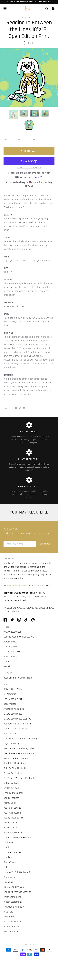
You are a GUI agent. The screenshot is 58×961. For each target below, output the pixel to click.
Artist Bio (8, 911)
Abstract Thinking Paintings (17, 723)
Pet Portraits (10, 733)
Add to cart (29, 151)
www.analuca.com (18, 585)
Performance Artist (13, 921)
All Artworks (10, 694)
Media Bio (9, 916)
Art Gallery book (12, 788)
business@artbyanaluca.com (18, 677)
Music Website (11, 822)
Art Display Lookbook (14, 708)
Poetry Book (10, 802)
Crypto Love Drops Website (17, 718)
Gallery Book (10, 704)
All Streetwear (11, 827)
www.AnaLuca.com (13, 631)
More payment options (29, 168)
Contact (7, 661)
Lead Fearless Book (14, 793)
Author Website (11, 783)
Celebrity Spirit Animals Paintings (21, 738)
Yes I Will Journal (12, 812)
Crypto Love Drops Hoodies (17, 837)
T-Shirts (8, 847)
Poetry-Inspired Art (13, 817)
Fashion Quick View (13, 832)
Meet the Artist (11, 931)
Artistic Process (11, 926)
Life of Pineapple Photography (19, 753)
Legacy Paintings (12, 743)
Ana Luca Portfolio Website (17, 892)
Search (7, 666)
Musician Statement (14, 906)
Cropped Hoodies (12, 852)
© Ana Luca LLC (28, 944)
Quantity (8, 139)
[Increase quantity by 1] (34, 139)
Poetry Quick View (13, 773)
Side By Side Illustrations (16, 768)
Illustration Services (14, 887)
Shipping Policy (11, 646)
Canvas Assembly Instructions (19, 636)
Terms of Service (12, 651)
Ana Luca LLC (29, 18)
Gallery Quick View (13, 689)
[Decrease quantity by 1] (19, 139)
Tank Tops (9, 842)
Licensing (8, 882)
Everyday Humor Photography (19, 748)
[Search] (46, 8)
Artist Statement (12, 897)
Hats (6, 867)
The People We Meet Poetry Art (20, 778)
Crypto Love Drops (13, 713)
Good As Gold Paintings (15, 728)
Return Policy (10, 641)
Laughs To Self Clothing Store (19, 872)
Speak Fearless (11, 798)
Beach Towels (10, 862)
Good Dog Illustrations (15, 763)
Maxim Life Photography (16, 758)
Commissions (10, 877)
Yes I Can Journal (13, 807)
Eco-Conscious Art (13, 699)
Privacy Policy (10, 656)
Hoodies (8, 857)
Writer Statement (13, 901)
